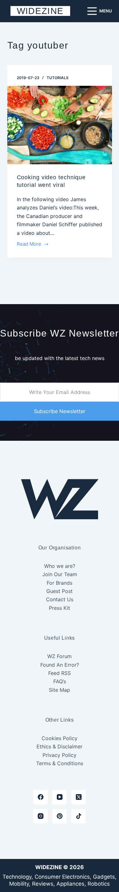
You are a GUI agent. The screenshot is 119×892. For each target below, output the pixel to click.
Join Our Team (59, 574)
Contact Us (59, 599)
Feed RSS (59, 673)
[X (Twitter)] (78, 797)
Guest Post (59, 591)
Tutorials (58, 77)
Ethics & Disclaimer (59, 746)
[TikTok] (78, 816)
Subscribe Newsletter (59, 411)
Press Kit (59, 608)
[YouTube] (59, 797)
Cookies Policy (59, 738)
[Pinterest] (59, 816)
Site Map (59, 690)
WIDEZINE (40, 11)
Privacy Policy (59, 755)
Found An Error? (59, 665)
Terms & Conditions (59, 763)
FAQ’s (59, 681)
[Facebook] (40, 797)
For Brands (59, 583)
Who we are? (59, 566)
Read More (29, 244)
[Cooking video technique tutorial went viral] (59, 125)
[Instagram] (40, 816)
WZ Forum (59, 656)
